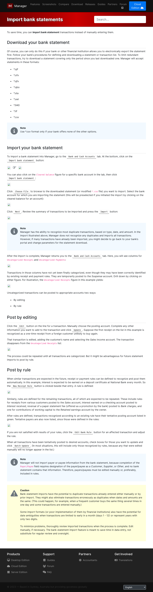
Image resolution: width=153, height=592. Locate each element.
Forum (123, 4)
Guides (101, 4)
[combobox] (120, 19)
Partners (112, 4)
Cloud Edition (136, 6)
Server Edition (19, 572)
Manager (20, 6)
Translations (125, 560)
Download (77, 4)
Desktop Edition (20, 560)
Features (35, 4)
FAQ (49, 572)
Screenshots (49, 4)
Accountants (90, 560)
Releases (90, 4)
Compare (64, 4)
